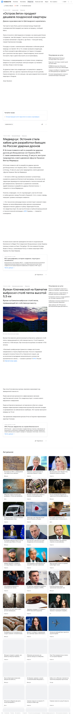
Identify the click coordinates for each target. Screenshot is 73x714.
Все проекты (17, 712)
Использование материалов (62, 712)
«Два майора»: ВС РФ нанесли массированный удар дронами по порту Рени (58, 305)
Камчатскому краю (11, 361)
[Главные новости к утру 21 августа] (59, 696)
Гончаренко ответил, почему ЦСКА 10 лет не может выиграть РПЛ (59, 297)
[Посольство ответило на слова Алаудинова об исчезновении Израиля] (36, 535)
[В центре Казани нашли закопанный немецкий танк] (59, 581)
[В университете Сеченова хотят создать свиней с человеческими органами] (13, 627)
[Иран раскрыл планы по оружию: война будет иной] (59, 558)
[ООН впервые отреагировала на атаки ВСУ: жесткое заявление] (36, 558)
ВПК (25, 211)
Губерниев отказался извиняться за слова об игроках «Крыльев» (59, 301)
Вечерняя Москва (16, 135)
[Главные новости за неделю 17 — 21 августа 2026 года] (36, 696)
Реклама (12, 712)
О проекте (25, 712)
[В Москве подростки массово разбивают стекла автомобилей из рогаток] (13, 490)
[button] (25, 319)
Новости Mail (15, 10)
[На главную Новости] (7, 1)
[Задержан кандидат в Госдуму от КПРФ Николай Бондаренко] (36, 604)
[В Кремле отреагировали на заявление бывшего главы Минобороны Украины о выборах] (36, 467)
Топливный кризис (26, 5)
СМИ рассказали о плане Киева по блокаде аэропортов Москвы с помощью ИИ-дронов (58, 293)
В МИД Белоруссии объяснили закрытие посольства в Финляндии (58, 66)
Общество (22, 10)
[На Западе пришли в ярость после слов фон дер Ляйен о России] (13, 535)
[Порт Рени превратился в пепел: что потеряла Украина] (59, 650)
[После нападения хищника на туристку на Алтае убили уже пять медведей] (59, 490)
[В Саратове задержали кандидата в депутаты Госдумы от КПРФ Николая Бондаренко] (36, 581)
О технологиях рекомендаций (34, 712)
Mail (2, 712)
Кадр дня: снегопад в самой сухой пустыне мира (58, 62)
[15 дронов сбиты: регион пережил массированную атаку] (13, 512)
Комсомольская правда (17, 286)
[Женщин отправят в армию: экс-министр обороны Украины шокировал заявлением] (13, 650)
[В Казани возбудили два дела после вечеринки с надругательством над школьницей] (13, 696)
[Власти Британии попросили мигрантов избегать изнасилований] (13, 673)
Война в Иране (9, 5)
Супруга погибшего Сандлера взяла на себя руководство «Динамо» (59, 70)
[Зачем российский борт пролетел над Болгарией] (59, 627)
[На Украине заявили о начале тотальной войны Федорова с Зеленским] (36, 673)
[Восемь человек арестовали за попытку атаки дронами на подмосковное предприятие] (36, 490)
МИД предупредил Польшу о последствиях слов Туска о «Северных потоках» (57, 58)
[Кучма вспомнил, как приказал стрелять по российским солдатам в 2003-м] (59, 535)
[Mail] (2, 1)
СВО (17, 5)
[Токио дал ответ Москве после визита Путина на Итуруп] (36, 512)
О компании (6, 712)
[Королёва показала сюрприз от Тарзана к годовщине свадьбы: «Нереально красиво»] (59, 604)
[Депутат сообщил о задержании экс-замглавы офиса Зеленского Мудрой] (36, 627)
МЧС (34, 358)
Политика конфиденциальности (48, 712)
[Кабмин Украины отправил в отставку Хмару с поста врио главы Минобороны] (13, 558)
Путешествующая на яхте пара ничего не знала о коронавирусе (22, 116)
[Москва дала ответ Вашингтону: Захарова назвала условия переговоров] (59, 467)
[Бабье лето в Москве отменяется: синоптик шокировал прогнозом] (59, 673)
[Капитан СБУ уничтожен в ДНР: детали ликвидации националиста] (13, 604)
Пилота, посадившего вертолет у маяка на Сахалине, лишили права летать (58, 289)
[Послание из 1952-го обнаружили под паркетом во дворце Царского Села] (13, 467)
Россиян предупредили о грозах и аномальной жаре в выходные (58, 74)
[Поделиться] (42, 124)
